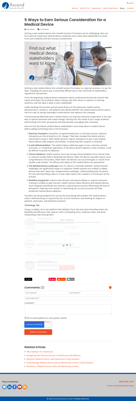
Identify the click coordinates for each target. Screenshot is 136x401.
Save (53, 279)
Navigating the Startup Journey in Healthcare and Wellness (54, 355)
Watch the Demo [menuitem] (110, 8)
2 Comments (44, 29)
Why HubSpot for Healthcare (40, 351)
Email (71, 279)
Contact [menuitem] (130, 8)
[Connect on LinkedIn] (9, 387)
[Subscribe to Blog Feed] (25, 387)
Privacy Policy (128, 386)
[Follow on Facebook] (14, 387)
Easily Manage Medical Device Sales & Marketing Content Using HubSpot (60, 362)
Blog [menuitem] (121, 8)
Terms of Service (114, 386)
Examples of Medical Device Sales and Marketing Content (53, 366)
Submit (62, 279)
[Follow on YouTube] (19, 387)
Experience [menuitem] (96, 8)
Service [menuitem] (75, 8)
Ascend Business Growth (63, 399)
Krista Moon (30, 29)
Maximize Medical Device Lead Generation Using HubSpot (53, 359)
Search (131, 3)
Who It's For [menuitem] (85, 8)
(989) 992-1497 (126, 381)
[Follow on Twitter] (4, 387)
